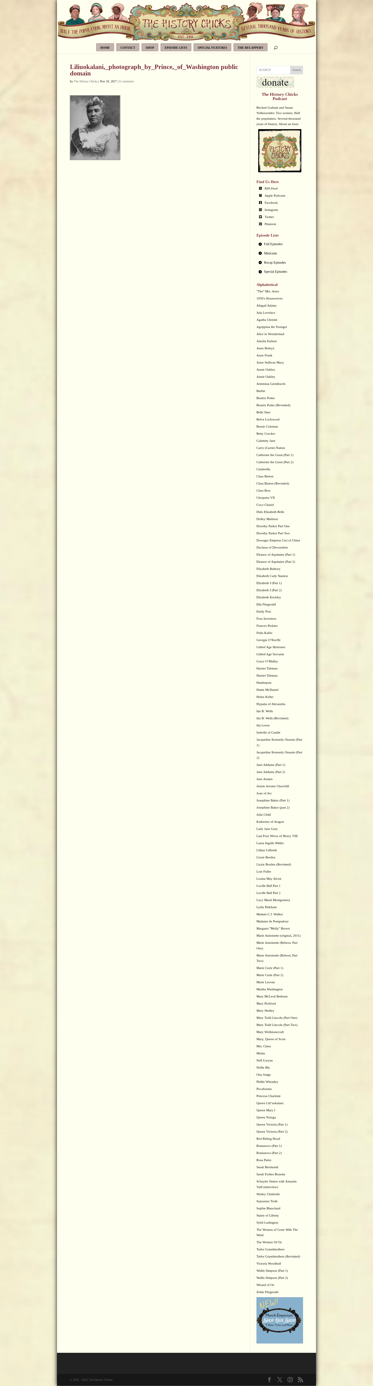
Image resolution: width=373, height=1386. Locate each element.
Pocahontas (264, 1089)
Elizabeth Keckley (268, 597)
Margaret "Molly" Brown (273, 928)
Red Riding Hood (268, 1138)
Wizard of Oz (265, 1285)
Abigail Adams (266, 305)
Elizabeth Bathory (268, 569)
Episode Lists (176, 47)
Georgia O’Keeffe (268, 640)
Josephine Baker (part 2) (272, 807)
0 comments (126, 81)
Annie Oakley (265, 369)
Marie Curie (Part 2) (269, 975)
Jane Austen (264, 779)
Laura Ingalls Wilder (270, 843)
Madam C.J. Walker (269, 914)
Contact (127, 47)
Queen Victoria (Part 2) (272, 1131)
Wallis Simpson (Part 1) (272, 1270)
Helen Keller (264, 697)
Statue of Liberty (267, 1215)
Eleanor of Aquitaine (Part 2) (275, 561)
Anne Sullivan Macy (270, 362)
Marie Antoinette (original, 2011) (278, 935)
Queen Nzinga (266, 1117)
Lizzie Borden (265, 857)
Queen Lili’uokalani (269, 1103)
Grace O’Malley (267, 661)
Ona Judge (263, 1074)
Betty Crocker (265, 433)
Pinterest (270, 224)
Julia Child (263, 814)
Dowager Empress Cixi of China (278, 540)
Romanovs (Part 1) (269, 1146)
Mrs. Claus (263, 1046)
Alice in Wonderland (270, 334)
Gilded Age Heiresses (270, 647)
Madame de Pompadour (272, 921)
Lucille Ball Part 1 (268, 885)
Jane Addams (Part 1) (270, 765)
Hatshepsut (263, 682)
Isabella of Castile (268, 732)
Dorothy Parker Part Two (273, 533)
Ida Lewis (263, 725)
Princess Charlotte (268, 1096)
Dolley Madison (267, 519)
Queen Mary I (265, 1110)
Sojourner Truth (267, 1201)
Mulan (260, 1053)
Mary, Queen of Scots (271, 1039)
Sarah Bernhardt (267, 1167)
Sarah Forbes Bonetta (270, 1174)
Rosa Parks (263, 1160)
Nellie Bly (263, 1067)
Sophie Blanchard (268, 1208)
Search (296, 70)
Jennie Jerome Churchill (272, 786)
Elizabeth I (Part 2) (269, 590)
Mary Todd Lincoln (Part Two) (276, 1025)
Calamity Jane (265, 440)
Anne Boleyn (265, 348)
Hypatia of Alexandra (270, 704)
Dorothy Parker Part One (273, 526)
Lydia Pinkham (266, 907)
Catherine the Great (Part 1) (274, 455)
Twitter (269, 217)
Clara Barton (264, 476)
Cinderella (263, 469)
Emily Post (263, 611)
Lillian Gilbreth (266, 850)
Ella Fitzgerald (266, 604)
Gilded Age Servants (270, 654)
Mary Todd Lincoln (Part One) (276, 1017)
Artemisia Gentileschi (270, 384)
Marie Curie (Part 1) (269, 968)
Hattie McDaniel (267, 689)
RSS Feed (271, 188)
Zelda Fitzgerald (267, 1292)
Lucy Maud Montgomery (273, 900)
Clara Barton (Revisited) (272, 483)
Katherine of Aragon (270, 821)
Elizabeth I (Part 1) (269, 583)
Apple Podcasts (275, 195)
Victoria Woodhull (268, 1263)
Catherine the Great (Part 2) (274, 462)
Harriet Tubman (267, 668)
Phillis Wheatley (267, 1081)
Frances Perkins (267, 625)
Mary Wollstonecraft (270, 1032)
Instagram (271, 210)
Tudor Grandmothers (270, 1249)
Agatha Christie (266, 319)
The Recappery (250, 47)
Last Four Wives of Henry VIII (277, 836)
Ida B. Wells (264, 711)
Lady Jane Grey (267, 829)
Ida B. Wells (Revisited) (272, 718)
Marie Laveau (265, 982)
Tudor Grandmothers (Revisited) (278, 1256)
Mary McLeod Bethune (272, 996)
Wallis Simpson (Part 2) (272, 1277)
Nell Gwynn (264, 1060)
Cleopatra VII (265, 497)
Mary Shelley (265, 1010)
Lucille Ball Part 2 (268, 893)
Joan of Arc (264, 793)
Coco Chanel (265, 504)
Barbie (260, 391)
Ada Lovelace (265, 312)
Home (105, 47)
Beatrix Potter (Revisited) (273, 405)
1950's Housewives (269, 298)
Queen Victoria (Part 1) (272, 1124)
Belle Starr (263, 412)
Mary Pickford (266, 1003)
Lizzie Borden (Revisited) (273, 864)
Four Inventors (266, 618)
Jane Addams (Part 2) (270, 772)
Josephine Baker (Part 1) (272, 800)
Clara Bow (263, 490)
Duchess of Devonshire (272, 547)
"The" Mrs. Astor (267, 291)
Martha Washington (269, 989)
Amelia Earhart (266, 341)
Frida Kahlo (264, 633)
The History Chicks (86, 81)
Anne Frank (264, 355)
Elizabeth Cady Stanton (272, 576)
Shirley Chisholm (268, 1194)
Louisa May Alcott (268, 878)
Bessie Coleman (267, 426)
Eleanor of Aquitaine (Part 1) (275, 554)
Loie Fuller (263, 871)
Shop (150, 47)
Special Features (212, 47)
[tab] (279, 244)
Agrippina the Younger (271, 327)
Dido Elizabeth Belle (270, 512)
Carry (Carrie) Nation (270, 448)
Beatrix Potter (265, 398)
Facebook (271, 202)
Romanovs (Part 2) (269, 1153)
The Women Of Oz (269, 1242)
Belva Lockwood (268, 419)
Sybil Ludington (267, 1222)
